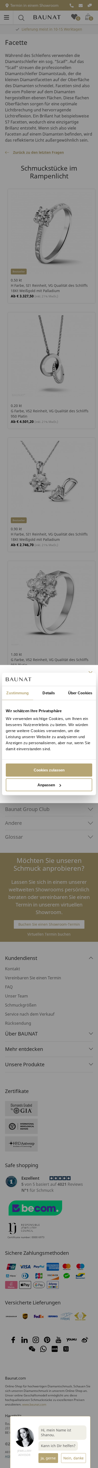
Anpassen (46, 785)
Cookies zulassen (49, 770)
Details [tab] (48, 693)
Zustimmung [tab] (17, 693)
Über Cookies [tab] (80, 693)
